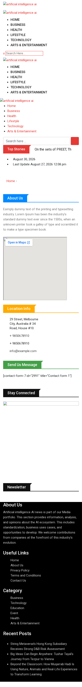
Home (15, 20)
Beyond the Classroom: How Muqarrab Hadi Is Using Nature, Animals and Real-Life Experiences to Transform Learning (44, 669)
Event (14, 613)
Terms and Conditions (26, 575)
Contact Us (18, 580)
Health (16, 30)
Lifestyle (18, 35)
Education (17, 608)
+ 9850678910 (19, 336)
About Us (17, 565)
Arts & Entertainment (29, 45)
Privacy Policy (20, 570)
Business (18, 25)
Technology (21, 40)
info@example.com (23, 351)
